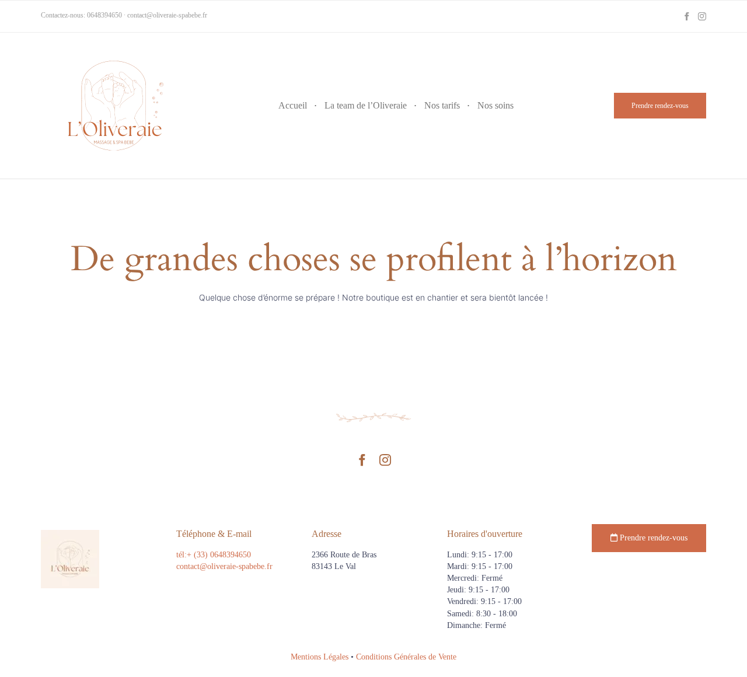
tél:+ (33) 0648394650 (213, 554)
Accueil (292, 105)
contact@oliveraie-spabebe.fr (167, 15)
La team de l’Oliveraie (365, 105)
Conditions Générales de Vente (406, 656)
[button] (660, 105)
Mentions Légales (319, 656)
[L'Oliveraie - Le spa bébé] (114, 106)
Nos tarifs (442, 105)
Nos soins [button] (495, 105)
